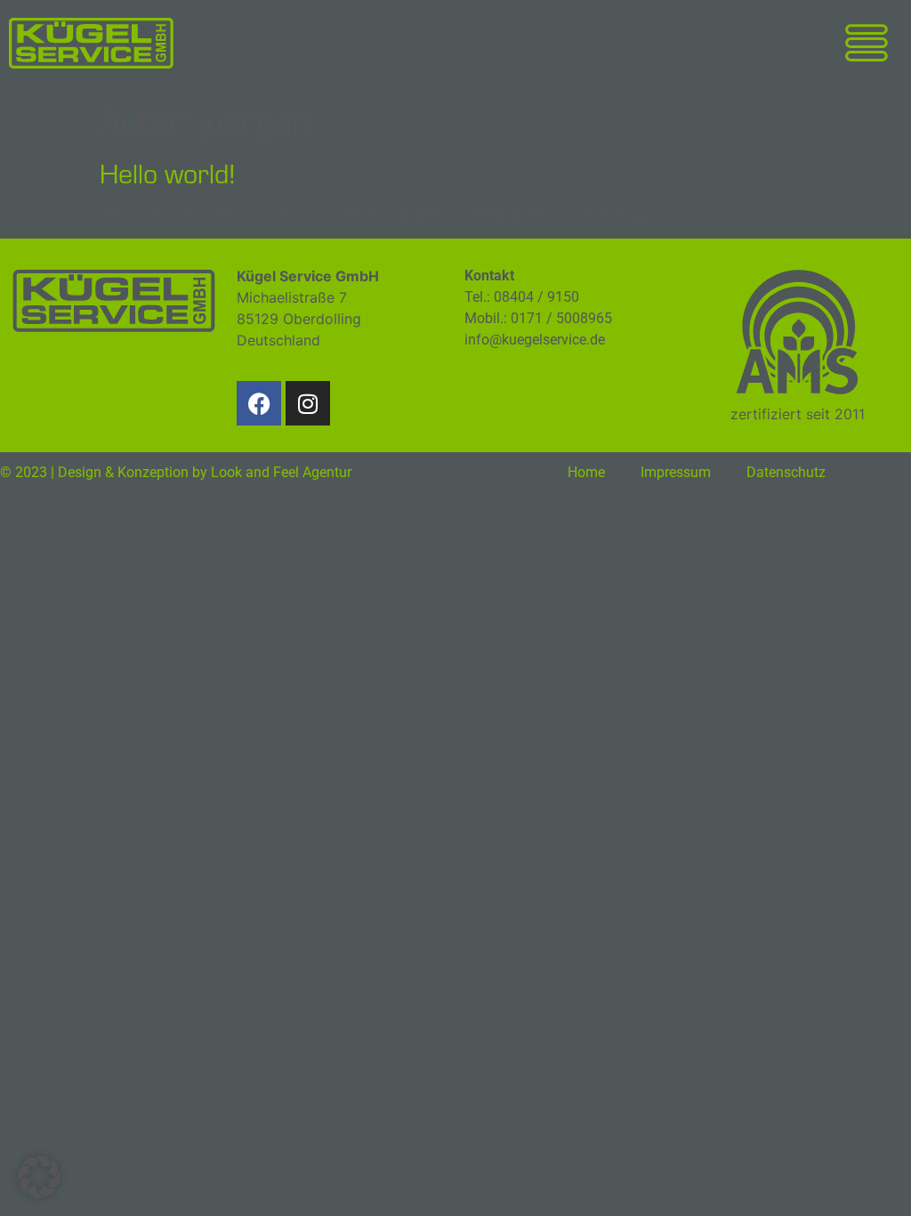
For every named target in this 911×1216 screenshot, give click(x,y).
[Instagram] (308, 403)
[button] (39, 1177)
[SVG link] (91, 43)
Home (586, 472)
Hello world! (168, 173)
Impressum (676, 472)
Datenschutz (786, 472)
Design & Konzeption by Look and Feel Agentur (204, 472)
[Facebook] (259, 403)
